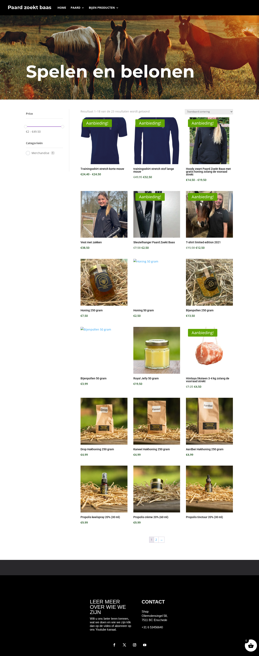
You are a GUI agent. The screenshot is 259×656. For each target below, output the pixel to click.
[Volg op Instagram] (134, 645)
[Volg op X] (124, 645)
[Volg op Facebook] (114, 645)
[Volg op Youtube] (144, 645)
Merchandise (40, 153)
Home (61, 7)
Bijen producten (102, 7)
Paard (75, 7)
